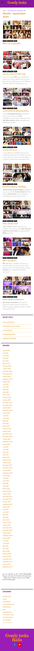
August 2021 (6, 507)
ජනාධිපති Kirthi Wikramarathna (16, 110)
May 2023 (5, 452)
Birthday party (7, 596)
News (15, 40)
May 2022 (5, 483)
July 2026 (5, 353)
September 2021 (7, 504)
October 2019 (7, 564)
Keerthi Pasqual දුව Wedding (14, 186)
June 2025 (6, 387)
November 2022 (7, 468)
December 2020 (7, 528)
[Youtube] (19, 645)
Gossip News (10, 40)
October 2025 (7, 376)
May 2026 (5, 358)
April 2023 (6, 454)
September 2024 (7, 410)
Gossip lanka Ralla (17, 4)
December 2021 (7, 496)
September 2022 (7, 473)
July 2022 (5, 478)
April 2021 (6, 517)
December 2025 (7, 371)
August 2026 (6, 350)
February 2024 (7, 428)
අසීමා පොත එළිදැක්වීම (12, 43)
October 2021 (7, 501)
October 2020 (7, 533)
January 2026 (7, 368)
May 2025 (5, 389)
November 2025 (7, 374)
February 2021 (7, 522)
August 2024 (6, 413)
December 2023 (7, 434)
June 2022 (6, 481)
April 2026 (6, 361)
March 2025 (6, 395)
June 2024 (6, 418)
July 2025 (5, 384)
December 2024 (7, 402)
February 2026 (7, 366)
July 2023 (5, 447)
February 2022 (7, 491)
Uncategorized (7, 612)
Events (4, 40)
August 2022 (6, 475)
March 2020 (6, 551)
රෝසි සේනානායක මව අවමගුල (11, 326)
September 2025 (7, 379)
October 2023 (7, 439)
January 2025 (7, 400)
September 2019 (7, 567)
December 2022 (7, 465)
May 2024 (5, 421)
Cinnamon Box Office (9, 334)
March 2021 (6, 520)
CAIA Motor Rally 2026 (9, 338)
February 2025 (7, 397)
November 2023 (7, 436)
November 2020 (7, 530)
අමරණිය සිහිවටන (8, 622)
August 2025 (6, 381)
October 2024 (7, 408)
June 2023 (6, 449)
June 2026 (6, 355)
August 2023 (6, 444)
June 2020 (6, 543)
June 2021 (6, 512)
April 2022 (6, 486)
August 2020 (6, 538)
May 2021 (5, 514)
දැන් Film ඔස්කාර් (7, 330)
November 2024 (7, 405)
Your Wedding (7, 620)
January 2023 (7, 462)
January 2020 (7, 556)
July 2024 (5, 415)
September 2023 (7, 441)
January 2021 (7, 525)
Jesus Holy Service (8, 604)
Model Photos (7, 607)
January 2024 (7, 431)
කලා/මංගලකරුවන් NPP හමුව (14, 74)
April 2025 (6, 392)
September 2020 (7, 535)
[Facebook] (15, 645)
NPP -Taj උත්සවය (10, 260)
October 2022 (7, 470)
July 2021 (5, 509)
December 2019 (7, 559)
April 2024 (6, 423)
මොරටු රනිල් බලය (10, 149)
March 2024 (6, 426)
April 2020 (6, 548)
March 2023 (6, 457)
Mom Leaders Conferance (13, 299)
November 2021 (7, 499)
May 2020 (5, 546)
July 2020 (5, 541)
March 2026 (6, 363)
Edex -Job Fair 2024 (10, 223)
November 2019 (7, 561)
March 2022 (6, 488)
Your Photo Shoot (8, 617)
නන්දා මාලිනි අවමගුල (9, 322)
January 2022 (7, 494)
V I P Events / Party (8, 614)
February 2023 (7, 460)
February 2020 (7, 554)
